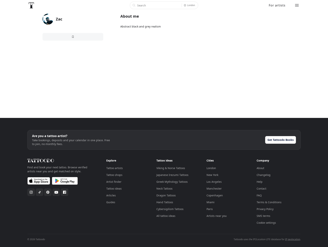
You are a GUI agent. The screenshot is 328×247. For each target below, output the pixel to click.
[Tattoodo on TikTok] (39, 192)
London (211, 168)
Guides (110, 202)
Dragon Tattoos (166, 195)
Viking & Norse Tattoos (170, 168)
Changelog (263, 175)
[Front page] (31, 5)
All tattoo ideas (165, 216)
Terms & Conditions (269, 202)
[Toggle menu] (297, 5)
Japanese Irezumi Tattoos (172, 175)
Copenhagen (215, 195)
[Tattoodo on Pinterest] (48, 192)
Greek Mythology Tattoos (172, 181)
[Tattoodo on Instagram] (31, 192)
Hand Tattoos (164, 202)
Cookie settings (266, 222)
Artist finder (113, 181)
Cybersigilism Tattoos (170, 209)
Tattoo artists (114, 168)
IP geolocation (292, 239)
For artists (277, 5)
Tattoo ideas (114, 188)
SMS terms (263, 216)
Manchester (214, 188)
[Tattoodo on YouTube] (56, 192)
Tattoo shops (114, 175)
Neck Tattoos (164, 188)
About (260, 168)
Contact (261, 188)
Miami (210, 202)
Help (260, 181)
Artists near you (217, 216)
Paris (210, 209)
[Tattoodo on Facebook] (64, 192)
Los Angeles (214, 181)
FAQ (259, 195)
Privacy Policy (265, 209)
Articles (111, 195)
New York (212, 175)
